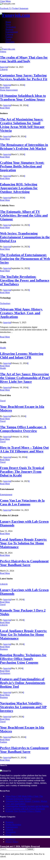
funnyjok (4, 67)
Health (3, 348)
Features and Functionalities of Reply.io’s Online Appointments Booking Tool (22, 682)
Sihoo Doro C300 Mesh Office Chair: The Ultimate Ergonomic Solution (24, 797)
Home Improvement (9, 90)
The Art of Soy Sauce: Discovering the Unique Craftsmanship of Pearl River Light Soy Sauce (25, 377)
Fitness (3, 51)
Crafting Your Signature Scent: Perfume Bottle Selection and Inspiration (22, 166)
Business (9, 29)
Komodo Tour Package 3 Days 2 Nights (23, 811)
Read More (5, 87)
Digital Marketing (13, 824)
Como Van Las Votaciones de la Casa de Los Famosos (22, 502)
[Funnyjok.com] (25, 15)
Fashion (9, 37)
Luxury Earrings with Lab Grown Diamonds (25, 808)
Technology (11, 27)
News (8, 24)
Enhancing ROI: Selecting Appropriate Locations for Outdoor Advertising (19, 188)
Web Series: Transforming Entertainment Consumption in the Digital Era (25, 237)
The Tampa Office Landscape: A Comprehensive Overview (23, 429)
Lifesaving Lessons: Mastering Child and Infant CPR (21, 355)
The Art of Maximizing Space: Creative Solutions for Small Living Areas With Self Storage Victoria (22, 125)
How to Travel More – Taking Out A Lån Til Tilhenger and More (24, 449)
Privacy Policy (12, 842)
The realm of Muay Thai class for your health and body (24, 59)
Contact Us (10, 839)
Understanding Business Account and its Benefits (27, 806)
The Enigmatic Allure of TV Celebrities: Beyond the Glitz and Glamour (24, 215)
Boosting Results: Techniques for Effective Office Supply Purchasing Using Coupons (23, 658)
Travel (8, 39)
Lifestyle (9, 34)
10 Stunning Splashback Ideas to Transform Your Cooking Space (23, 97)
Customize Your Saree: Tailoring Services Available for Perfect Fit (23, 77)
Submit (30, 849)
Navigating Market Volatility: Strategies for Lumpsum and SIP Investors (23, 706)
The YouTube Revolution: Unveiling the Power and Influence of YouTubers (24, 280)
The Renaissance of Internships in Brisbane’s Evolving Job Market (24, 146)
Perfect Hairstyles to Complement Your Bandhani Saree (24, 563)
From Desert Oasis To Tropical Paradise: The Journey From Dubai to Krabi (22, 471)
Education (10, 42)
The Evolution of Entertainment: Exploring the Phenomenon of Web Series (25, 258)
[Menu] (1, 47)
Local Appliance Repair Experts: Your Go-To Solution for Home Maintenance (23, 543)
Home (8, 22)
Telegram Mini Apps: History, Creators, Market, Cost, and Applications (21, 313)
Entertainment (12, 32)
